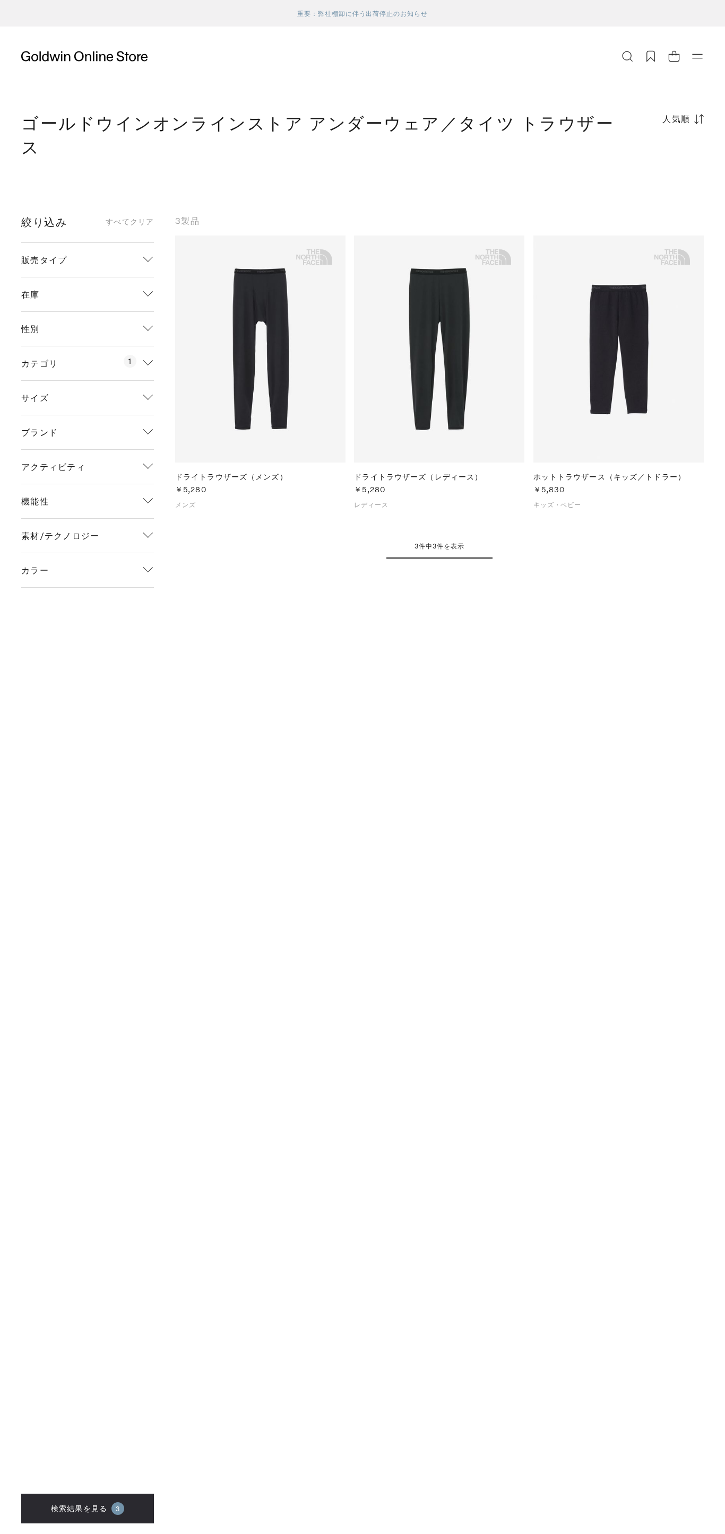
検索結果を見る (85, 1508)
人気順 (676, 118)
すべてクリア (130, 221)
